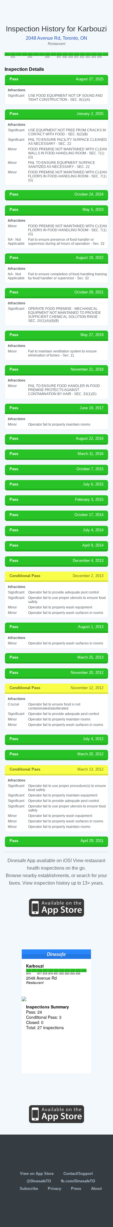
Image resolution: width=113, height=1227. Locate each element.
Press (76, 1188)
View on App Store (37, 1173)
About (96, 1188)
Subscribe (29, 1188)
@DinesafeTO (39, 1181)
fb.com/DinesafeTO (78, 1181)
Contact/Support (78, 1173)
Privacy (54, 1188)
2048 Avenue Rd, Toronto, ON (56, 38)
